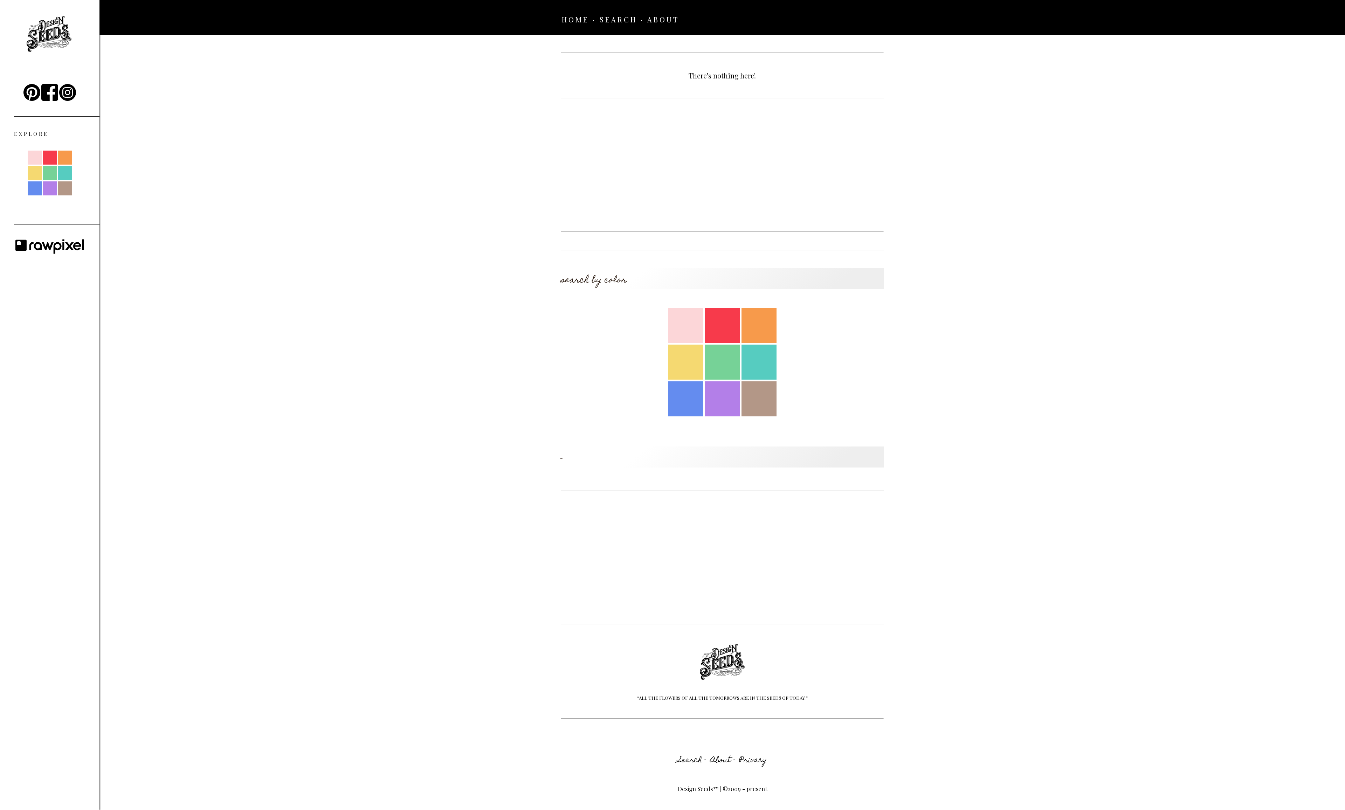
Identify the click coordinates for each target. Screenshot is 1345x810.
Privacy (753, 760)
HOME (575, 19)
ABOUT (663, 19)
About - (722, 760)
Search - (692, 760)
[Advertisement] (722, 165)
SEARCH (618, 19)
